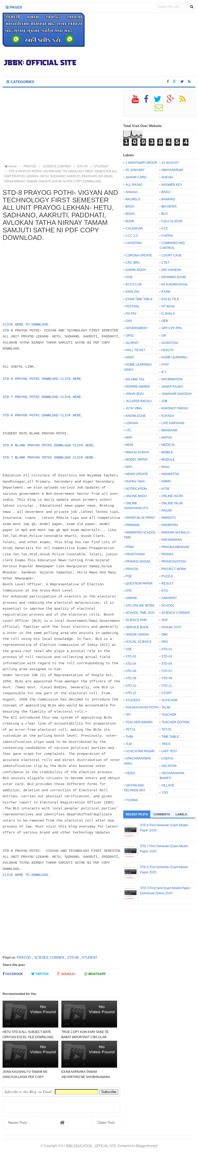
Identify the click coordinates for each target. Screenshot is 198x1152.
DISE (129, 277)
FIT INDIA (168, 306)
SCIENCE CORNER (49, 957)
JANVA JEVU (135, 394)
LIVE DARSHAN (172, 423)
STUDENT (89, 957)
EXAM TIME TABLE (139, 299)
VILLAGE (167, 785)
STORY (166, 693)
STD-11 (166, 686)
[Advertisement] (61, 126)
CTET (165, 262)
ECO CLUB (134, 284)
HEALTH (167, 350)
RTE (129, 591)
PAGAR (166, 510)
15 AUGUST (170, 163)
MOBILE (167, 452)
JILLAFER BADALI (139, 401)
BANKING (168, 199)
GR (163, 335)
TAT (128, 715)
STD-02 (131, 656)
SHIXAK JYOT (171, 627)
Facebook (14, 974)
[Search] (191, 7)
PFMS (130, 547)
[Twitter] (160, 100)
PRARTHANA (135, 554)
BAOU (130, 206)
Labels (181, 814)
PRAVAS (167, 554)
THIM (129, 737)
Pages (15, 7)
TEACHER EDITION (175, 722)
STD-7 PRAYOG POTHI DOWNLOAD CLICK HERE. (43, 397)
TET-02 (166, 729)
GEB (164, 321)
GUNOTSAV (169, 343)
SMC (164, 634)
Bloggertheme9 (147, 1145)
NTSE (165, 489)
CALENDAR (134, 228)
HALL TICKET (135, 350)
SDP (164, 620)
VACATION (169, 766)
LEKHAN (132, 423)
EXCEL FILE (170, 299)
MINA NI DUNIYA (137, 452)
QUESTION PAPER (139, 583)
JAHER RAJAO (172, 386)
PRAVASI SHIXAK (138, 561)
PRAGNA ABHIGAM (175, 547)
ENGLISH (132, 291)
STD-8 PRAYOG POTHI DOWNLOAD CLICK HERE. (43, 415)
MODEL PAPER (137, 459)
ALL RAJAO (134, 185)
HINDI (130, 357)
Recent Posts (137, 814)
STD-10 (131, 686)
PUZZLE (167, 576)
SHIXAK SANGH (137, 634)
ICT (163, 372)
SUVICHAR (169, 700)
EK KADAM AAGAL (174, 284)
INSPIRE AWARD (138, 386)
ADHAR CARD (136, 177)
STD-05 (166, 664)
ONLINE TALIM (172, 503)
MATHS (166, 437)
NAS (129, 467)
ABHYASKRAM (172, 170)
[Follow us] (182, 81)
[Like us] (167, 81)
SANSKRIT (169, 598)
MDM (129, 445)
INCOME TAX (135, 379)
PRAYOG (24, 957)
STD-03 (166, 656)
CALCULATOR (171, 221)
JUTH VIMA (134, 408)
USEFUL (167, 758)
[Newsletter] (161, 109)
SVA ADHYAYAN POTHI (142, 707)
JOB (164, 401)
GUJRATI (132, 343)
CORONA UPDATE (139, 255)
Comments (161, 814)
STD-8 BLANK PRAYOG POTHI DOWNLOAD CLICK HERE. (49, 445)
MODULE (168, 459)
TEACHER (168, 715)
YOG (164, 792)
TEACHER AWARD (139, 722)
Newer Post (17, 1122)
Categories (22, 82)
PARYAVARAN (171, 540)
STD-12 (131, 693)
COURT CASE (171, 255)
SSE (129, 649)
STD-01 (166, 649)
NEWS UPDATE (137, 474)
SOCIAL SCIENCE (139, 642)
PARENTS (168, 518)
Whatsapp (96, 974)
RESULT (167, 583)
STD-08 (73, 957)
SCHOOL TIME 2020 (140, 613)
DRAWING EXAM (173, 277)
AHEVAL (167, 177)
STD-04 (131, 664)
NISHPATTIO (170, 474)
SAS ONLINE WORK (140, 605)
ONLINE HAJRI (172, 496)
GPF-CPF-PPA (171, 328)
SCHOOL (168, 605)
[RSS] (184, 100)
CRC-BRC (133, 262)
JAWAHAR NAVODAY (176, 394)
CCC (164, 228)
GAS (129, 321)
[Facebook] (148, 100)
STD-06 (131, 671)
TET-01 (131, 729)
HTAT (165, 364)
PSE (129, 576)
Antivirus (132, 192)
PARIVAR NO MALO (175, 532)
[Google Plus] (173, 100)
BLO (164, 214)
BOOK (130, 221)
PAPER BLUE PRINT (140, 518)
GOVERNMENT (137, 328)
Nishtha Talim (135, 481)
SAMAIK (131, 598)
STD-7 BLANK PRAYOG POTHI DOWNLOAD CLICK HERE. (49, 457)
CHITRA (167, 236)
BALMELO (133, 199)
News (165, 467)
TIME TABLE (170, 737)
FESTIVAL (133, 306)
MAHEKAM (169, 430)
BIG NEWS (169, 206)
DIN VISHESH (171, 270)
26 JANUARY (135, 170)
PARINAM (132, 525)
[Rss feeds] (189, 81)
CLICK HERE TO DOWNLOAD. (26, 324)
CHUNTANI (134, 243)
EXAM (165, 291)
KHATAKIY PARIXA (174, 408)
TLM (129, 744)
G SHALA (168, 313)
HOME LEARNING (174, 357)
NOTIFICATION (136, 489)
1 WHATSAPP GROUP (141, 163)
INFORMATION (172, 379)
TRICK (166, 744)
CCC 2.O (132, 236)
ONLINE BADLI (136, 496)
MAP (129, 437)
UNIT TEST (169, 751)
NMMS (166, 481)
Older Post (106, 1122)
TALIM (165, 707)
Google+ (68, 974)
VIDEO (130, 773)
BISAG (130, 214)
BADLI (165, 192)
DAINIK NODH (136, 270)
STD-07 (166, 671)
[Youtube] (137, 100)
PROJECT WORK (173, 569)
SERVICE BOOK (137, 627)
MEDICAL (168, 445)
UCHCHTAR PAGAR (140, 751)
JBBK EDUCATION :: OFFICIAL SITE (90, 1145)
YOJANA (132, 800)
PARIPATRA (169, 525)
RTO (164, 591)
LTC (128, 430)
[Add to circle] (174, 81)
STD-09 (166, 678)
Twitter (42, 974)
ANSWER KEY (171, 185)
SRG (164, 642)
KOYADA (167, 416)
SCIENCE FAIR (136, 620)
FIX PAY (131, 313)
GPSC (130, 335)
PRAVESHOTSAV (173, 561)
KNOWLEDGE (136, 416)
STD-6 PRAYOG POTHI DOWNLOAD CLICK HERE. (43, 379)
